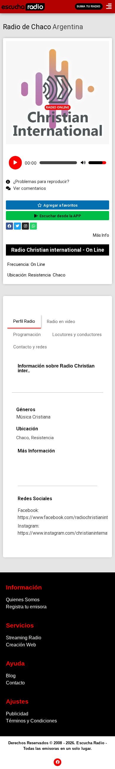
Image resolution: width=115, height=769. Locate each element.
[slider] (97, 162)
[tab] (24, 321)
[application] (57, 162)
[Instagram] (25, 226)
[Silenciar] (83, 162)
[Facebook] (9, 226)
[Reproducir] (15, 162)
